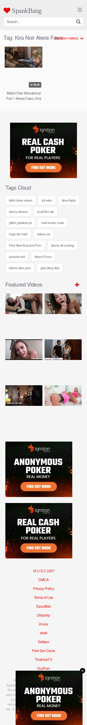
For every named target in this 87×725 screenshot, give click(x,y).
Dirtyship (43, 615)
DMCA (43, 579)
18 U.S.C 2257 (44, 570)
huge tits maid (18, 234)
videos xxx (43, 234)
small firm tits (45, 211)
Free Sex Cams (43, 650)
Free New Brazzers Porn (25, 245)
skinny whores (18, 211)
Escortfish (43, 606)
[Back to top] (79, 715)
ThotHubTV (43, 659)
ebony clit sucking (62, 245)
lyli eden (47, 200)
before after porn (20, 267)
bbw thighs (69, 200)
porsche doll (17, 256)
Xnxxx (43, 624)
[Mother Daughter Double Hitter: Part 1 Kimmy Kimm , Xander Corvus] (23, 314)
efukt (43, 632)
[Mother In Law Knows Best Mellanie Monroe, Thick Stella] (63, 406)
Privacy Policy (43, 588)
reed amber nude (52, 222)
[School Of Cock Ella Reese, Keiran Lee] (63, 360)
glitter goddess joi (20, 222)
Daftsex (43, 641)
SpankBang (26, 10)
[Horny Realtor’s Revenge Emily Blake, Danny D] (23, 360)
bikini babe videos (20, 200)
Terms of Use (43, 597)
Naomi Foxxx (43, 256)
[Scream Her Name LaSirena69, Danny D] (63, 314)
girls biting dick (49, 267)
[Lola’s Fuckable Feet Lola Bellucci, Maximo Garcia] (23, 406)
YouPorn (43, 668)
